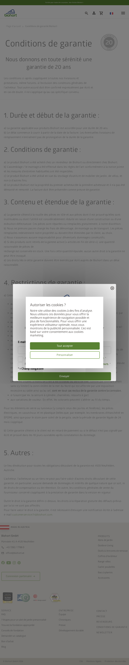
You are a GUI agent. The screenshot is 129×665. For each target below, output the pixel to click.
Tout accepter (65, 346)
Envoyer (64, 376)
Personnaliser (65, 355)
